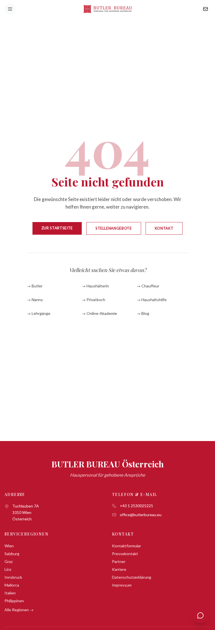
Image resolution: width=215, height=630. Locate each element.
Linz (7, 569)
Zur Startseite (57, 228)
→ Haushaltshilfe (152, 299)
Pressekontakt (125, 553)
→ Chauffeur (148, 285)
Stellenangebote (113, 228)
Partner (118, 561)
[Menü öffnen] (10, 9)
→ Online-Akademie (99, 313)
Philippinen (14, 600)
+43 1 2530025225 (136, 505)
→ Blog (143, 313)
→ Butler (35, 285)
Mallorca (11, 585)
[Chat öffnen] (200, 615)
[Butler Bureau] (107, 9)
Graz (8, 561)
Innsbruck (13, 577)
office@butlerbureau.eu (141, 514)
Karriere (119, 569)
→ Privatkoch (93, 299)
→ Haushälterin (95, 285)
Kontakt (164, 228)
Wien (9, 545)
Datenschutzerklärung (131, 577)
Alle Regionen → (19, 609)
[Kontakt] (205, 9)
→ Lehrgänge (38, 313)
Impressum (122, 585)
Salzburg (11, 553)
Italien (10, 592)
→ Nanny (35, 299)
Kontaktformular (126, 545)
